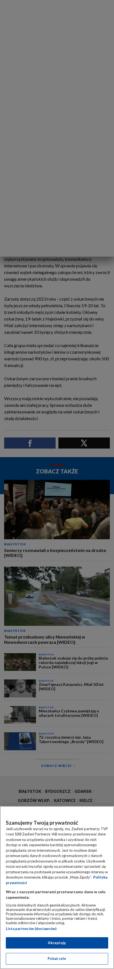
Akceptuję (57, 943)
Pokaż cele (57, 958)
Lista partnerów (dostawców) (31, 928)
